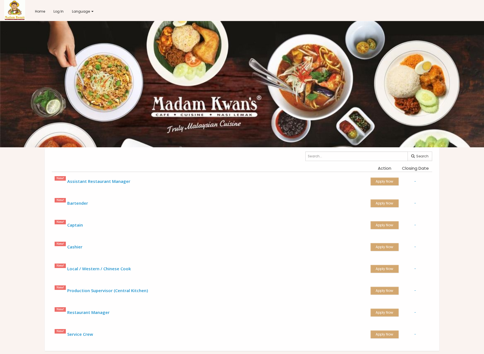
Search (422, 156)
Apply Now (384, 181)
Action (384, 168)
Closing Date (415, 168)
